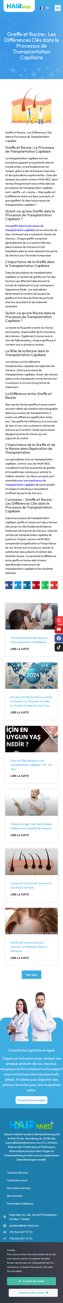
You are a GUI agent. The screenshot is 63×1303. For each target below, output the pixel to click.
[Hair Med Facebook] (59, 638)
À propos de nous (17, 1172)
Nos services (14, 1195)
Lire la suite (19, 649)
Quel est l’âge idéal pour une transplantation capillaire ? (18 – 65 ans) (31, 765)
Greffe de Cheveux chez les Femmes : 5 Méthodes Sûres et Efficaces (28, 947)
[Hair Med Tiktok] (59, 647)
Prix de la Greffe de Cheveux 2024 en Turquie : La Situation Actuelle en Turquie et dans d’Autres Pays (31, 701)
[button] (58, 8)
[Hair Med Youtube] (59, 629)
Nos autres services (18, 1188)
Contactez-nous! (17, 1180)
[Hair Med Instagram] (59, 620)
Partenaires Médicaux (20, 1203)
